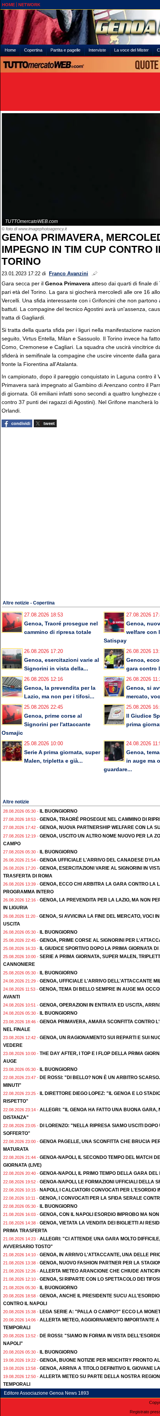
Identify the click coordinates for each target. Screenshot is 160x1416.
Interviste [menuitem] (97, 50)
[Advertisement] (80, 512)
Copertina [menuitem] (33, 50)
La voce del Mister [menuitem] (131, 50)
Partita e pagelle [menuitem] (65, 50)
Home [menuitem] (10, 50)
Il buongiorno (58, 811)
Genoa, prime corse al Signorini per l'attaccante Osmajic (46, 724)
